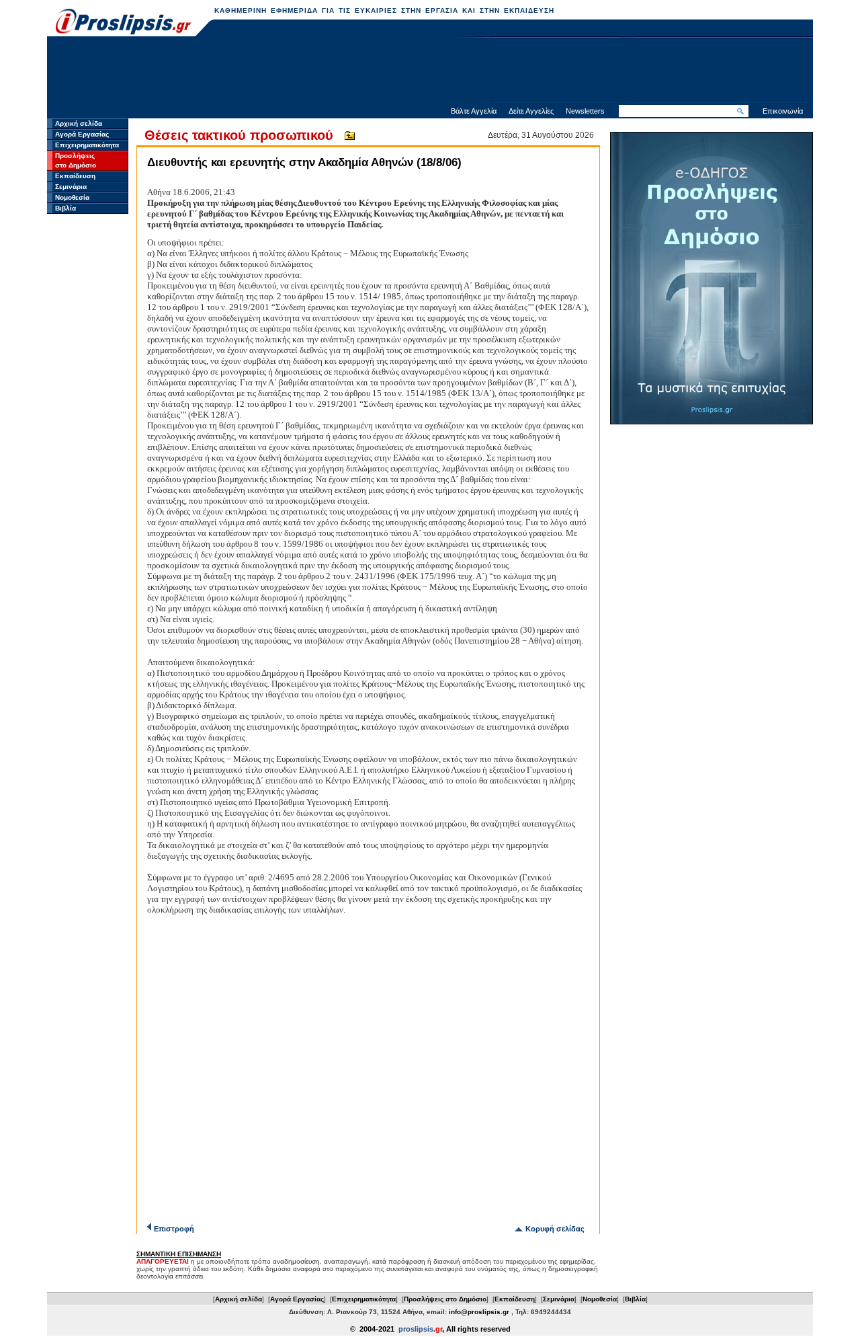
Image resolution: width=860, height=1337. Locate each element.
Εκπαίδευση (75, 176)
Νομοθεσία (72, 197)
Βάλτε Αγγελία (474, 111)
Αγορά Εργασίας (82, 134)
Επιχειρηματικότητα (87, 145)
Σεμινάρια (71, 186)
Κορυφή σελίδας (555, 1229)
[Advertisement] (430, 70)
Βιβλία (65, 208)
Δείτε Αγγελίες (531, 111)
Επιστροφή (174, 1229)
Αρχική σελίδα (78, 123)
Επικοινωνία (783, 111)
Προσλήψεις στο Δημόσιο (445, 1299)
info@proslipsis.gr (479, 1311)
